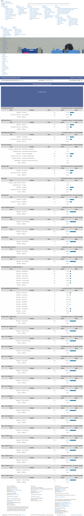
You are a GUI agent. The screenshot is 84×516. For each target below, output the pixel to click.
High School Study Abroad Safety (64, 10)
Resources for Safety (73, 20)
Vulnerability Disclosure (61, 514)
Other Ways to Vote (9, 10)
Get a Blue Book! (6, 33)
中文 (4, 46)
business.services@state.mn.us (63, 502)
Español (5, 39)
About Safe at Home (73, 18)
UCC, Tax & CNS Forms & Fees (36, 14)
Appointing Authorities (62, 20)
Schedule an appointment (60, 497)
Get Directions (9, 501)
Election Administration (19, 6)
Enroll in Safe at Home (73, 19)
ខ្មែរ (3, 49)
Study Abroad (56, 6)
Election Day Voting (9, 9)
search (3, 4)
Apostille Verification (49, 17)
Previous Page (80, 77)
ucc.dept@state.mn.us (63, 505)
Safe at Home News (73, 23)
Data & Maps (21, 10)
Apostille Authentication (49, 15)
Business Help (33, 17)
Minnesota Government (8, 30)
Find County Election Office (11, 14)
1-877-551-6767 (63, 490)
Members (59, 22)
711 (15, 491)
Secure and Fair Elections (11, 15)
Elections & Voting (5, 6)
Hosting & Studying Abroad (63, 13)
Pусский (5, 44)
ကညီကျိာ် (5, 52)
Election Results (9, 13)
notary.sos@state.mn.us (65, 506)
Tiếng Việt (5, 43)
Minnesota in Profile (7, 29)
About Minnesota (3, 27)
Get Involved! (8, 17)
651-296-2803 (62, 489)
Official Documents (7, 35)
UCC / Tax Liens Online (34, 9)
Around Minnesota (18, 31)
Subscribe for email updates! (76, 514)
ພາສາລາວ (5, 47)
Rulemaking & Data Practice (20, 34)
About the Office (14, 27)
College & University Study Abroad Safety (66, 9)
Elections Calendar (22, 13)
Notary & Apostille (44, 6)
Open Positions (61, 18)
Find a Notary (47, 8)
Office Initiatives (18, 30)
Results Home (73, 77)
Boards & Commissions (57, 16)
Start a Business (33, 15)
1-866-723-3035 (39, 491)
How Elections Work (9, 18)
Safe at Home (68, 16)
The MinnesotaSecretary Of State (7, 2)
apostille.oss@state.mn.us (66, 503)
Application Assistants (73, 22)
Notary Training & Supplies (50, 12)
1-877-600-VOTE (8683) (16, 490)
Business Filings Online (34, 8)
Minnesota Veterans (7, 34)
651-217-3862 (16, 494)
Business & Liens (29, 6)
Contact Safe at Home (35, 496)
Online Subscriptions (34, 12)
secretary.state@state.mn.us (15, 498)
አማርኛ (4, 51)
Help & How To (60, 23)
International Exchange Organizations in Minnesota (68, 8)
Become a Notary (48, 10)
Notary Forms (47, 14)
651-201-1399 (33, 490)
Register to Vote (9, 8)
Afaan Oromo (6, 48)
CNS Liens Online (33, 10)
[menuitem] (9, 12)
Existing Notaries (48, 9)
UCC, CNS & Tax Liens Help (35, 13)
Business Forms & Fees (34, 18)
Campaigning (21, 9)
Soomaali (5, 42)
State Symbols (6, 31)
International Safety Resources (64, 12)
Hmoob (4, 41)
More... (7, 19)
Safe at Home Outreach (73, 24)
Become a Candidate (23, 8)
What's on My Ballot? (10, 12)
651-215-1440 (14, 489)
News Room (17, 33)
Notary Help (47, 13)
